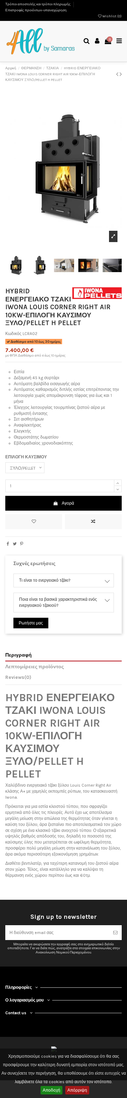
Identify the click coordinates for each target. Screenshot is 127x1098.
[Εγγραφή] (115, 932)
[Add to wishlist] (33, 521)
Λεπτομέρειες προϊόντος (34, 666)
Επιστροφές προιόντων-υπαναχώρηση (36, 10)
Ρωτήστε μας (31, 623)
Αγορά (68, 503)
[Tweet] (15, 543)
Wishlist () (112, 16)
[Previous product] (118, 74)
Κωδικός (13, 333)
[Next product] (121, 74)
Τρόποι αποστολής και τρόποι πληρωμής (38, 4)
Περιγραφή (18, 655)
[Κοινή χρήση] (8, 543)
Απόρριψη (77, 1090)
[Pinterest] (21, 543)
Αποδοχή (51, 1090)
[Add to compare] (93, 521)
